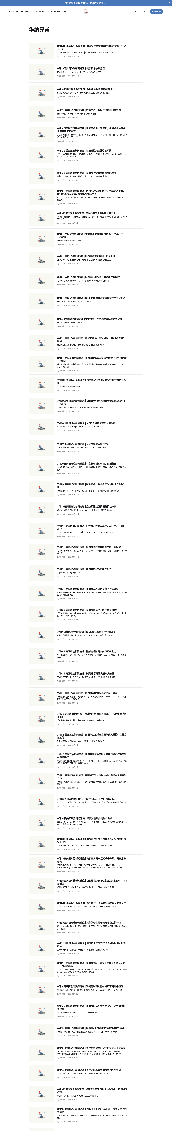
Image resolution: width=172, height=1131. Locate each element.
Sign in (144, 11)
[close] (169, 3)
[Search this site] (136, 11)
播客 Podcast (38, 11)
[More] (64, 11)
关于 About (25, 11)
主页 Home (13, 11)
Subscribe (156, 11)
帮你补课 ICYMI (54, 11)
